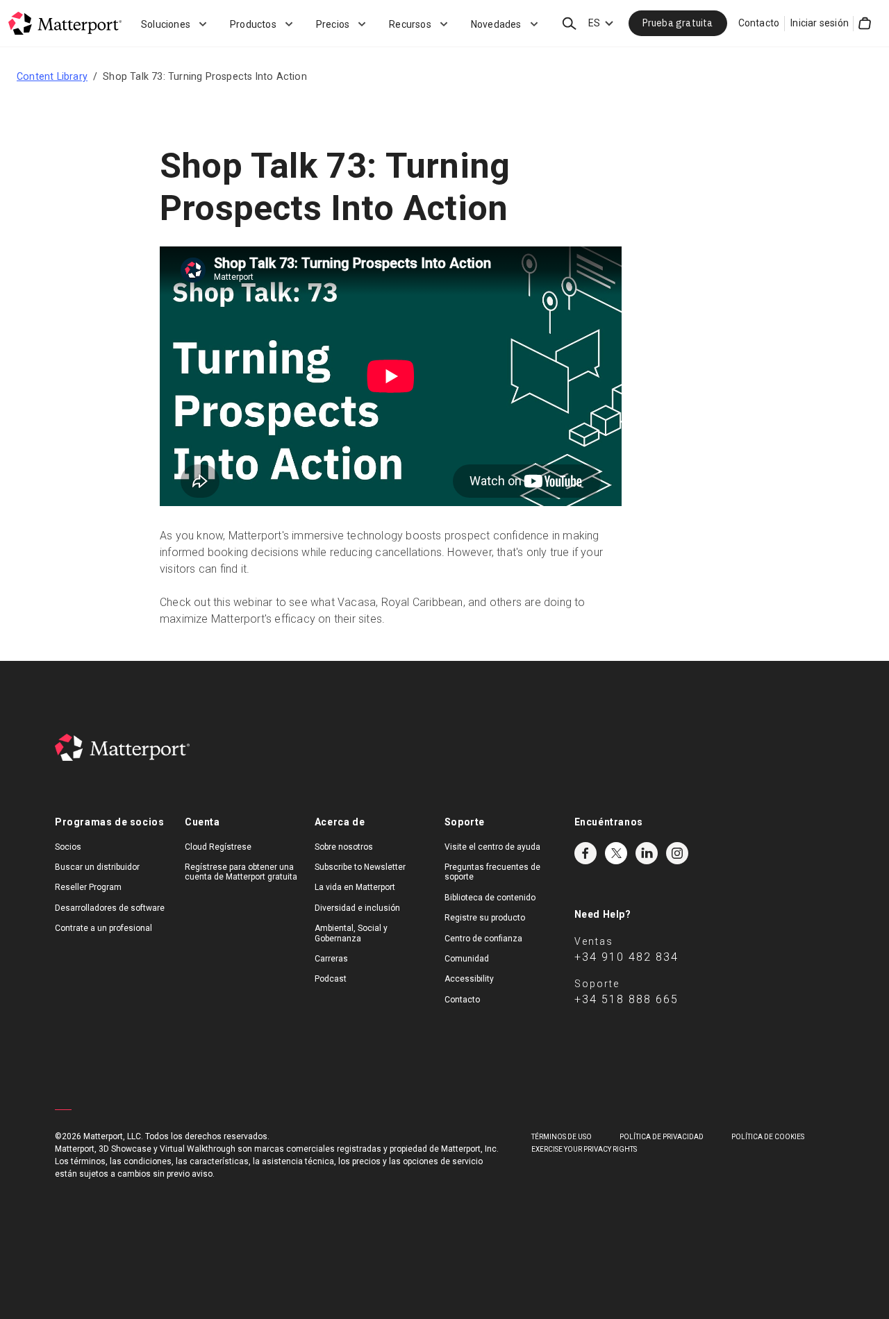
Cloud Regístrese (218, 847)
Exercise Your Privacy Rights (584, 1149)
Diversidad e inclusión (357, 908)
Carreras (331, 959)
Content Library (52, 76)
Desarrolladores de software (110, 908)
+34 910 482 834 (626, 957)
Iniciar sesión (819, 22)
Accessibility (469, 979)
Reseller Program (88, 887)
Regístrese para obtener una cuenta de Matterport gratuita (241, 872)
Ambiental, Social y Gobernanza (351, 933)
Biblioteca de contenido (489, 897)
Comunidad (466, 959)
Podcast (331, 979)
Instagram (677, 853)
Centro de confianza (483, 938)
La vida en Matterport (355, 887)
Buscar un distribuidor (97, 867)
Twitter (616, 853)
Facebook (585, 853)
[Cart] (864, 23)
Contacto (759, 22)
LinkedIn (646, 853)
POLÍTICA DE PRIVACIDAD (662, 1137)
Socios (68, 847)
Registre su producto (484, 918)
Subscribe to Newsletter (360, 867)
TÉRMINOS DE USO (561, 1137)
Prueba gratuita (677, 23)
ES (594, 22)
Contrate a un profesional (103, 928)
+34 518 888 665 (626, 999)
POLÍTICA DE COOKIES (767, 1137)
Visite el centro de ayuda (492, 847)
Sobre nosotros (344, 847)
